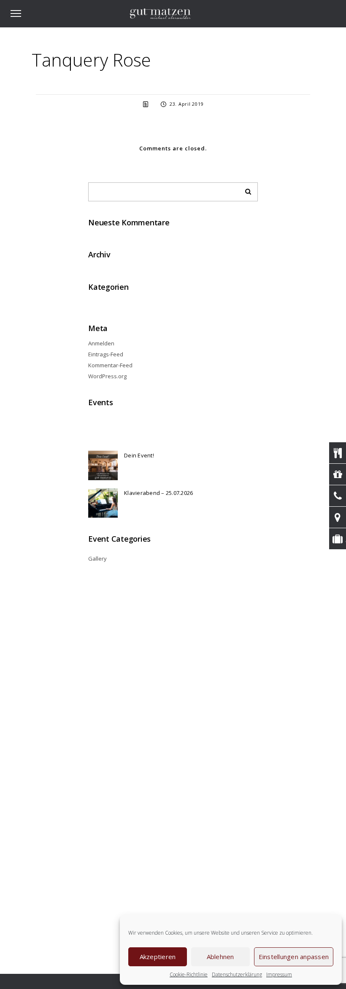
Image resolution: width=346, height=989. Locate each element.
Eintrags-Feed (105, 354)
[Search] (245, 189)
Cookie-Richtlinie (189, 974)
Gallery (97, 558)
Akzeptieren (158, 956)
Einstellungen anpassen (294, 956)
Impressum (279, 974)
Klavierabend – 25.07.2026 (158, 493)
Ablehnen (220, 956)
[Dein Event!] (103, 465)
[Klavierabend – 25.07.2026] (103, 503)
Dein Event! (139, 455)
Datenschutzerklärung (237, 974)
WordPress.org (107, 376)
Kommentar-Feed (110, 365)
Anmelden (101, 343)
